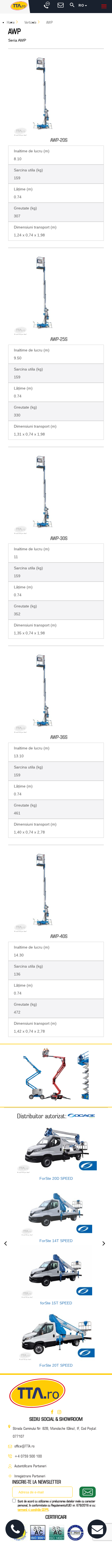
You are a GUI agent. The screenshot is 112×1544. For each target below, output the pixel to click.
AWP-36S (58, 737)
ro (82, 5)
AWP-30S (58, 538)
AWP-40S (58, 936)
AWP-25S (58, 339)
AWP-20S (58, 140)
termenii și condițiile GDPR (33, 1510)
